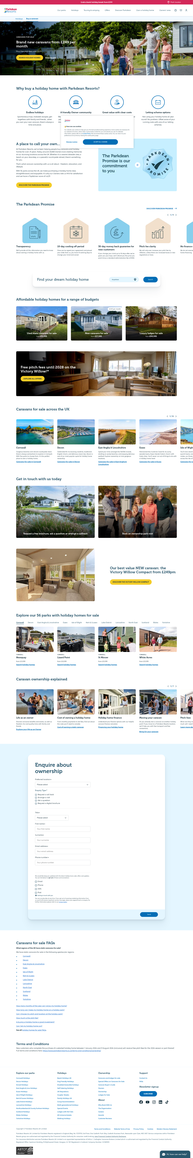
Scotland (145, 622)
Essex (65, 622)
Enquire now (50, 58)
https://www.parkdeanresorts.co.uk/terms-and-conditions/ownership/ (72, 1051)
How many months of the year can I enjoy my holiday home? (41, 1006)
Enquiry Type (40, 790)
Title (37, 813)
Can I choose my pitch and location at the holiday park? (39, 1014)
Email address (41, 846)
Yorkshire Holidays (23, 1119)
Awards (101, 1115)
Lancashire (120, 622)
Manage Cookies (71, 142)
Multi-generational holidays (67, 1105)
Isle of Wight (77, 622)
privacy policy (63, 902)
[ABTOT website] (96, 1151)
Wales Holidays (22, 1115)
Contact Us (143, 1078)
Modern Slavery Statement (167, 1129)
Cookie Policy (87, 133)
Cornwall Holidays (23, 1078)
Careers (101, 1112)
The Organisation (104, 1108)
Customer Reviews (105, 1119)
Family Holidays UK (64, 1098)
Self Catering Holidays (65, 1088)
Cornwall (20, 622)
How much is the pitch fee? (27, 1018)
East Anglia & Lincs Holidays (26, 1088)
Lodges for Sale (104, 1095)
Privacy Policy (138, 1129)
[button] (181, 10)
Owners (101, 1088)
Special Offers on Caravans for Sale (111, 1082)
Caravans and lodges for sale (109, 1078)
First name (39, 824)
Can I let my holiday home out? (29, 1026)
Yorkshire (166, 622)
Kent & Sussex (91, 622)
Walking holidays (63, 1119)
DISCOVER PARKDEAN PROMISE (160, 209)
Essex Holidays (21, 1092)
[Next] (176, 215)
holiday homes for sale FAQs (34, 1030)
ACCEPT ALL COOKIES (100, 142)
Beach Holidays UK (64, 1078)
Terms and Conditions (102, 1129)
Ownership (102, 1092)
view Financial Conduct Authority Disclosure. (110, 1136)
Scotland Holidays (23, 1112)
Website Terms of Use (122, 1129)
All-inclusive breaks (64, 1115)
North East (133, 622)
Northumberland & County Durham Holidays (32, 1108)
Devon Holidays (22, 1082)
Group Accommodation (65, 1102)
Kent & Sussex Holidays (24, 1098)
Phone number (41, 857)
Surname (39, 835)
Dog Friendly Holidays (65, 1082)
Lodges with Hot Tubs (65, 1112)
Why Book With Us (105, 1105)
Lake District (106, 622)
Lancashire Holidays (23, 1105)
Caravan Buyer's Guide (106, 1085)
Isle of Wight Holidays (24, 1095)
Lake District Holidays (24, 1102)
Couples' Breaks (63, 1095)
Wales (155, 622)
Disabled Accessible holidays (68, 1085)
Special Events (62, 1108)
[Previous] (168, 215)
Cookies (150, 1129)
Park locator (176, 2)
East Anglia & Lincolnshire (48, 622)
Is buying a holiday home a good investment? (35, 1022)
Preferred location (42, 779)
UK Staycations (63, 1092)
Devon (30, 622)
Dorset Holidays (22, 1085)
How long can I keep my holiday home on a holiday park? (40, 1010)
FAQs (141, 1082)
